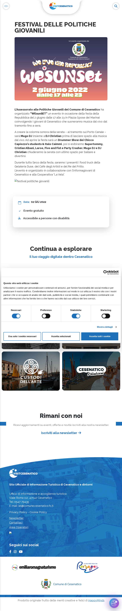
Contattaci (15, 522)
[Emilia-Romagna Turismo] (34, 568)
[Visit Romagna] (88, 568)
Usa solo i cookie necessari (22, 336)
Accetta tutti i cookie (99, 336)
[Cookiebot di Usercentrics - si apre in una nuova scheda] (106, 272)
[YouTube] (20, 551)
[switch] (46, 316)
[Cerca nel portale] (116, 6)
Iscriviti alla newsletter (59, 433)
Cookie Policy (38, 512)
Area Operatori (18, 527)
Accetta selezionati (61, 336)
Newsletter (16, 518)
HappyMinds (96, 600)
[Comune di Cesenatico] (61, 584)
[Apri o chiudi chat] (114, 603)
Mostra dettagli (105, 327)
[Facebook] (10, 551)
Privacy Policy (18, 512)
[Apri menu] (6, 6)
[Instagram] (15, 551)
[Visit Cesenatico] (23, 474)
